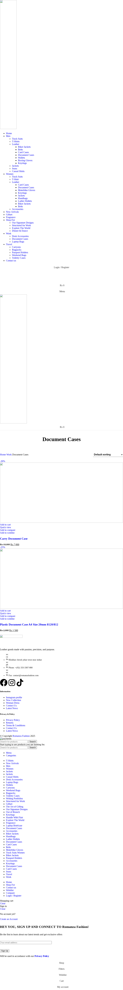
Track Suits (17, 138)
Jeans (14, 168)
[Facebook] (4, 682)
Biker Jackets (24, 147)
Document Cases (26, 155)
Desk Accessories (20, 236)
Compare (10, 893)
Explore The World (21, 228)
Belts (20, 149)
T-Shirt (15, 179)
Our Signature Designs (23, 222)
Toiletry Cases (19, 258)
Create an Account (9, 919)
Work (9, 454)
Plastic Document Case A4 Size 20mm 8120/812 (29, 624)
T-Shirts (16, 141)
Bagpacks (16, 249)
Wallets (21, 157)
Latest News (12, 708)
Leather (15, 144)
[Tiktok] (20, 682)
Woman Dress (12, 703)
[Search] (61, 273)
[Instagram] (12, 682)
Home (3, 454)
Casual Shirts (18, 171)
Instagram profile (14, 697)
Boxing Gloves (25, 160)
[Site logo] (8, 128)
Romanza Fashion (21, 736)
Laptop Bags (18, 241)
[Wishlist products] (61, 279)
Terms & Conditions (15, 725)
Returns (9, 722)
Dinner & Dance (20, 230)
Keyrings (22, 163)
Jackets (15, 166)
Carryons (16, 247)
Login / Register (13, 895)
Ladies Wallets (25, 201)
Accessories (17, 209)
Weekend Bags (19, 255)
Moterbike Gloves (26, 190)
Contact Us (11, 705)
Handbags (23, 198)
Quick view (5, 527)
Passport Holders (20, 252)
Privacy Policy (13, 720)
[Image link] (11, 637)
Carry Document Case (13, 538)
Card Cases (23, 152)
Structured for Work (21, 225)
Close (2, 903)
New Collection (13, 700)
